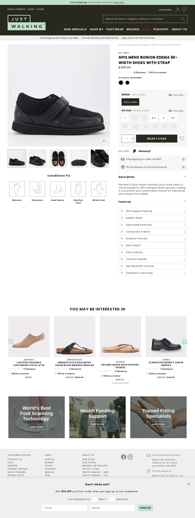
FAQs (10, 462)
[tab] (153, 177)
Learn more (36, 426)
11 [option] (145, 126)
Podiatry (160, 29)
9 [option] (163, 118)
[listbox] (153, 102)
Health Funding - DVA (95, 475)
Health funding (17, 472)
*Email (48, 507)
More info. (119, 2)
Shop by (49, 459)
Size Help (178, 110)
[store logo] (27, 22)
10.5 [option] (135, 126)
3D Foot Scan (90, 468)
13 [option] (174, 126)
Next (184, 342)
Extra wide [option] (130, 102)
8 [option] (144, 118)
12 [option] (165, 126)
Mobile (96, 507)
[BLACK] (121, 83)
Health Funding (16, 9)
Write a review (157, 72)
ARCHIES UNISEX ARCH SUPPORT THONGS (120, 366)
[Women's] (113, 499)
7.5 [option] (134, 118)
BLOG (31, 9)
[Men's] (95, 499)
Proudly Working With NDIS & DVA (100, 37)
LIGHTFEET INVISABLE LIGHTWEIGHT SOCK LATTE (29, 364)
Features (125, 201)
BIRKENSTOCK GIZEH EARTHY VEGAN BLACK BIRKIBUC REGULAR (74, 364)
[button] (10, 93)
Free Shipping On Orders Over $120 (59, 37)
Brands (49, 462)
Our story (88, 459)
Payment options (18, 468)
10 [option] (125, 126)
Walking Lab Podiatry (95, 465)
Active (49, 465)
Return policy (16, 475)
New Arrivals (75, 29)
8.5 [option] (154, 118)
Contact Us (15, 459)
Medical (49, 472)
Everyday (50, 468)
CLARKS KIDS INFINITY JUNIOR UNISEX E (166, 364)
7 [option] (125, 118)
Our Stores (89, 462)
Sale (146, 29)
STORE (40, 9)
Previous (10, 341)
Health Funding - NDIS (95, 472)
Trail (48, 475)
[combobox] (145, 19)
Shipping (13, 465)
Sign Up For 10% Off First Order (138, 37)
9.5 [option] (173, 118)
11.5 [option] (155, 126)
